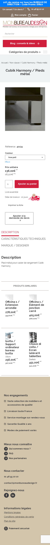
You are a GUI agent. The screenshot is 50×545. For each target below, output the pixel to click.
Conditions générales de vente (19, 516)
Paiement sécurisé (19, 528)
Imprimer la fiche (15, 205)
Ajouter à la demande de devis (19, 217)
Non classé (14, 63)
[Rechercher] (44, 33)
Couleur (9, 153)
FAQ (11, 453)
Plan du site (9, 521)
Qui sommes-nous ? (20, 448)
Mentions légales (12, 512)
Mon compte (21, 15)
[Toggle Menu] (45, 52)
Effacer (7, 162)
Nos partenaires (18, 458)
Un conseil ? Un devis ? (13, 9)
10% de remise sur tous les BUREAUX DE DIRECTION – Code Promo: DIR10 (25, 3)
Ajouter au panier (27, 184)
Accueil (4, 63)
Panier (35, 15)
